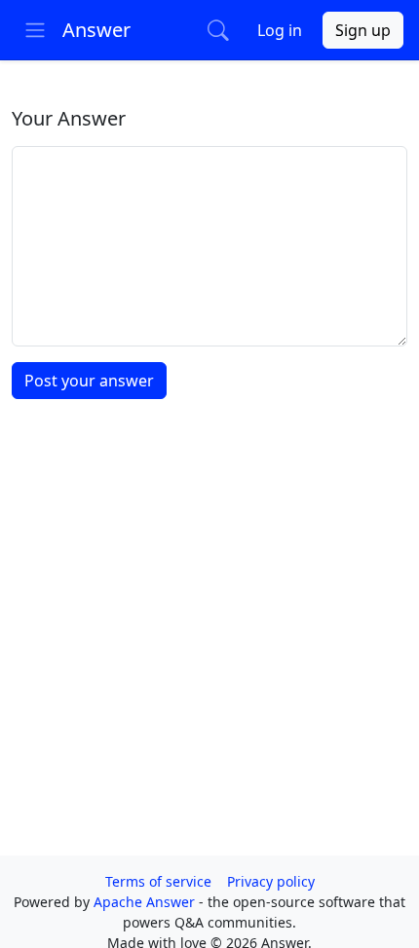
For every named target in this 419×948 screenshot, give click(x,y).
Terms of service (158, 881)
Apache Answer (146, 902)
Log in (279, 30)
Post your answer (89, 380)
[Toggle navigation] (35, 30)
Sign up (363, 30)
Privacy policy (271, 881)
